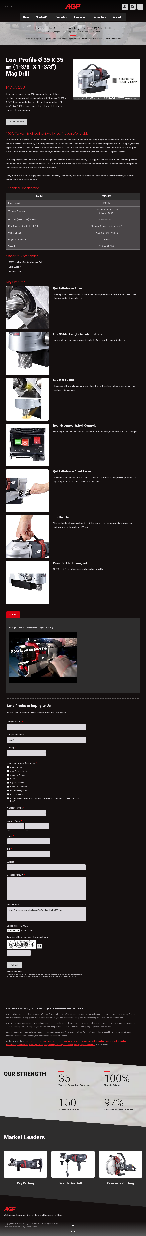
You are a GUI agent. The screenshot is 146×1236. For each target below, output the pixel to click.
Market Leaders (24, 1137)
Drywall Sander (66, 1045)
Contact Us (90, 1045)
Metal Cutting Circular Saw (17, 1045)
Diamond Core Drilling (34, 1041)
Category (36, 39)
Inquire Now (18, 122)
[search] (132, 7)
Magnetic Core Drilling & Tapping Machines (101, 39)
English (7, 6)
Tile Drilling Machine (96, 1041)
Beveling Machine (36, 1045)
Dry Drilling (25, 1183)
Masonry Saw (81, 1041)
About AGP (41, 17)
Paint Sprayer (79, 1045)
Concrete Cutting (120, 1183)
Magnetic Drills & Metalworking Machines (61, 39)
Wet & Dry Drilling (72, 1183)
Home (26, 17)
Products (61, 17)
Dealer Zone (100, 17)
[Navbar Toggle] (140, 7)
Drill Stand (47, 1041)
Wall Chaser (58, 1041)
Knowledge (79, 17)
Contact (117, 17)
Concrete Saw (69, 1041)
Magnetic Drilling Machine (116, 1041)
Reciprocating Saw (52, 1045)
